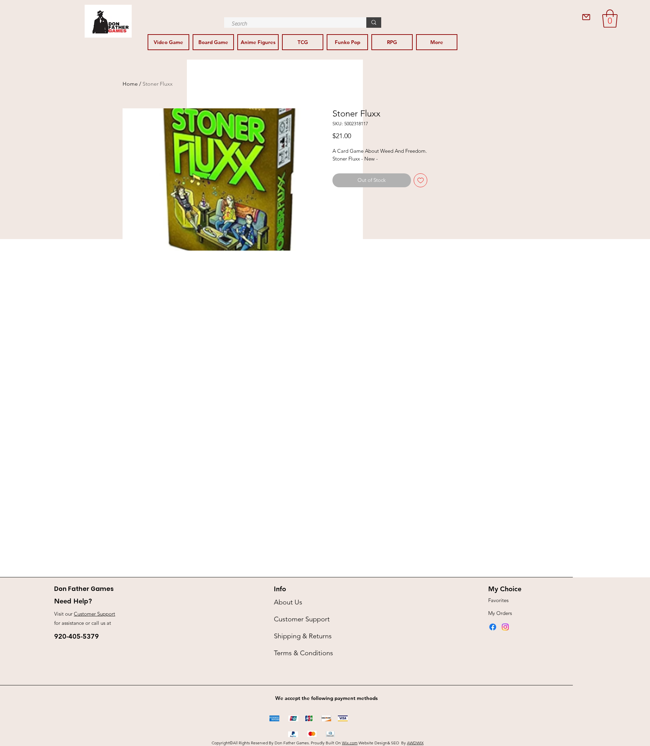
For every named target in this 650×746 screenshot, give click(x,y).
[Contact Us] (586, 17)
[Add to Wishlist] (421, 180)
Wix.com (350, 742)
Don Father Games (84, 588)
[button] (610, 18)
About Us (288, 602)
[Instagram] (505, 627)
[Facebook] (492, 627)
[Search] (373, 22)
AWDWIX (415, 742)
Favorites (498, 600)
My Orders (500, 613)
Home (130, 84)
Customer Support (94, 614)
